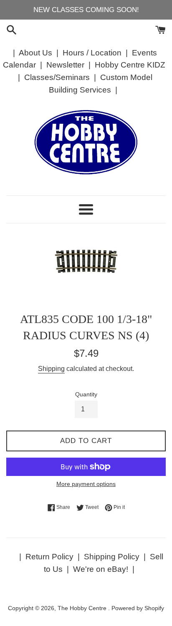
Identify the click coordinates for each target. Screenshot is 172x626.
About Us (35, 52)
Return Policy (49, 556)
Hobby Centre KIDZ (130, 64)
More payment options (86, 484)
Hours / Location (92, 52)
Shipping (51, 368)
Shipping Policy (111, 556)
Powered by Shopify (137, 608)
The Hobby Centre (83, 608)
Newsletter (65, 64)
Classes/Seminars (57, 77)
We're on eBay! (100, 569)
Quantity (86, 394)
